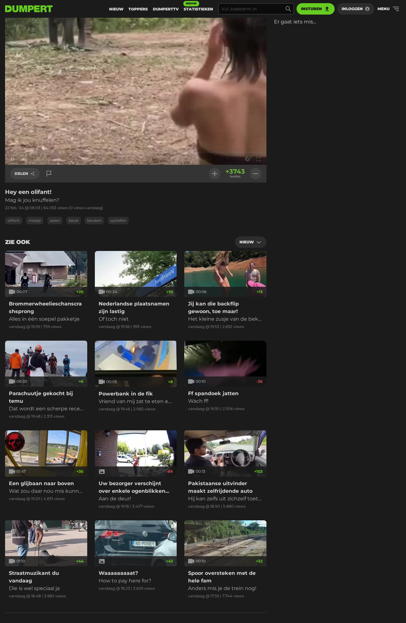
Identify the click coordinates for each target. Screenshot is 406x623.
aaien (55, 220)
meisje (35, 220)
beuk (73, 220)
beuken (94, 220)
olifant (14, 220)
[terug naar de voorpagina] (29, 8)
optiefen (118, 220)
